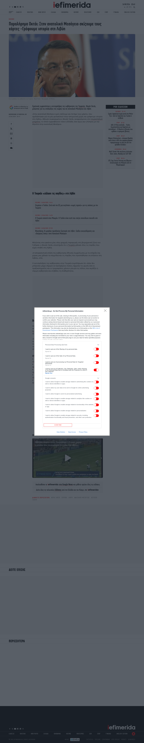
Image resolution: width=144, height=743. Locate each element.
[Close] (106, 311)
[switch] (96, 349)
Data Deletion (61, 432)
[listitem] (72, 345)
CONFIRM (58, 425)
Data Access (72, 432)
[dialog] (72, 371)
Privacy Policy (83, 432)
